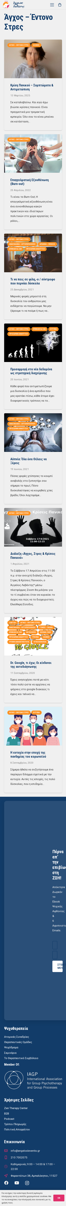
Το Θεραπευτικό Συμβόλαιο (21, 1058)
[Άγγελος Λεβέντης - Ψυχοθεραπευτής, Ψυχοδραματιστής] (18, 5)
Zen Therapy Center (16, 1108)
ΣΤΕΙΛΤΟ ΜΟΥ (60, 966)
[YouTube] (16, 1183)
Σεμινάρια (10, 1052)
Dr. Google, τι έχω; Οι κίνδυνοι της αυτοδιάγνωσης (30, 665)
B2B (6, 1113)
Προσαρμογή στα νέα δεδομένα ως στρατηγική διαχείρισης (31, 371)
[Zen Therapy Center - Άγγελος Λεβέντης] (6, 5)
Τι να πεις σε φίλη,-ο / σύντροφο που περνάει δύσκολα (32, 281)
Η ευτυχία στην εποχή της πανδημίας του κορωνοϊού (28, 754)
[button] (52, 5)
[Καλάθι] (59, 5)
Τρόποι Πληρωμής (15, 1124)
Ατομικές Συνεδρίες (16, 1036)
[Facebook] (6, 1183)
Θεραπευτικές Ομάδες (18, 1042)
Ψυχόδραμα (11, 1047)
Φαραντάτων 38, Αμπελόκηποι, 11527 (34, 1175)
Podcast (9, 1118)
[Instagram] (27, 1183)
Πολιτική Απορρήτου (17, 1129)
